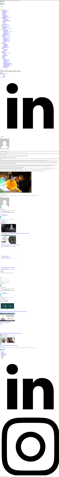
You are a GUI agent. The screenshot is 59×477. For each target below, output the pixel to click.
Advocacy (3, 36)
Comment (1, 277)
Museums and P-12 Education (7, 32)
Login (2, 6)
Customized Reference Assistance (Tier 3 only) (7, 17)
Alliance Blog (1, 72)
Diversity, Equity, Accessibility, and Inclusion (8, 31)
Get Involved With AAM (4, 67)
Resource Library (4, 21)
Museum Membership (6, 44)
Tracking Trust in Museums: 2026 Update (5, 322)
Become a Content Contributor (5, 15)
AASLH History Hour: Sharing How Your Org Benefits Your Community (10, 244)
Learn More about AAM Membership (5, 221)
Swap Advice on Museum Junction (5, 24)
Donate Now (3, 51)
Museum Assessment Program (7, 40)
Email (1, 279)
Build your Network (6, 19)
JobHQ (3, 22)
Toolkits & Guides (4, 42)
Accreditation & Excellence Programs (6, 39)
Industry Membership (6, 45)
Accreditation (5, 41)
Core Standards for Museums (6, 38)
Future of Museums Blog (4, 12)
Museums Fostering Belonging (7, 65)
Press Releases (3, 56)
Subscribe (3, 57)
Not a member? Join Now (3, 214)
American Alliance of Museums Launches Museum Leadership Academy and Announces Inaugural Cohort (13, 311)
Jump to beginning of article (2, 74)
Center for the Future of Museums (5, 34)
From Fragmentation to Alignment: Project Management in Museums (9, 345)
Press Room (2, 352)
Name (1, 278)
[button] (0, 213)
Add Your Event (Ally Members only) (7, 28)
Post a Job (5, 23)
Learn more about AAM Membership (4, 293)
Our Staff (5, 54)
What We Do (3, 58)
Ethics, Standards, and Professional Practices (8, 63)
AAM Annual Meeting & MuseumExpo (6, 26)
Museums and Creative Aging (6, 64)
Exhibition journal (4, 13)
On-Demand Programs (4, 14)
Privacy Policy (2, 355)
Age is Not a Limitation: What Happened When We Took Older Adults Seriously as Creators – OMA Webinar (15, 233)
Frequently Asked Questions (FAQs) (6, 47)
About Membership (4, 46)
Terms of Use (2, 354)
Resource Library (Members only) (5, 10)
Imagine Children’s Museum (22, 156)
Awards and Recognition (4, 25)
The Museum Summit (4, 27)
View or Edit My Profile (3, 353)
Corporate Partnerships (6, 49)
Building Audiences (6, 62)
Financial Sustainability (6, 33)
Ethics (4, 37)
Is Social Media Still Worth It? (5, 256)
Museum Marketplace (4, 35)
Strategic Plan (5, 53)
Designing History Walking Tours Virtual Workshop (7, 267)
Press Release (1, 312)
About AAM (2, 351)
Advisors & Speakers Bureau (6, 60)
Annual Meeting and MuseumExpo (7, 61)
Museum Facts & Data (6, 30)
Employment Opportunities (5, 55)
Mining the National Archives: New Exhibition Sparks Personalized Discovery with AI (11, 333)
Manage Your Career (4, 18)
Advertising (5, 50)
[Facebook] (2, 358)
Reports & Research (4, 16)
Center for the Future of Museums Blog (4, 334)
